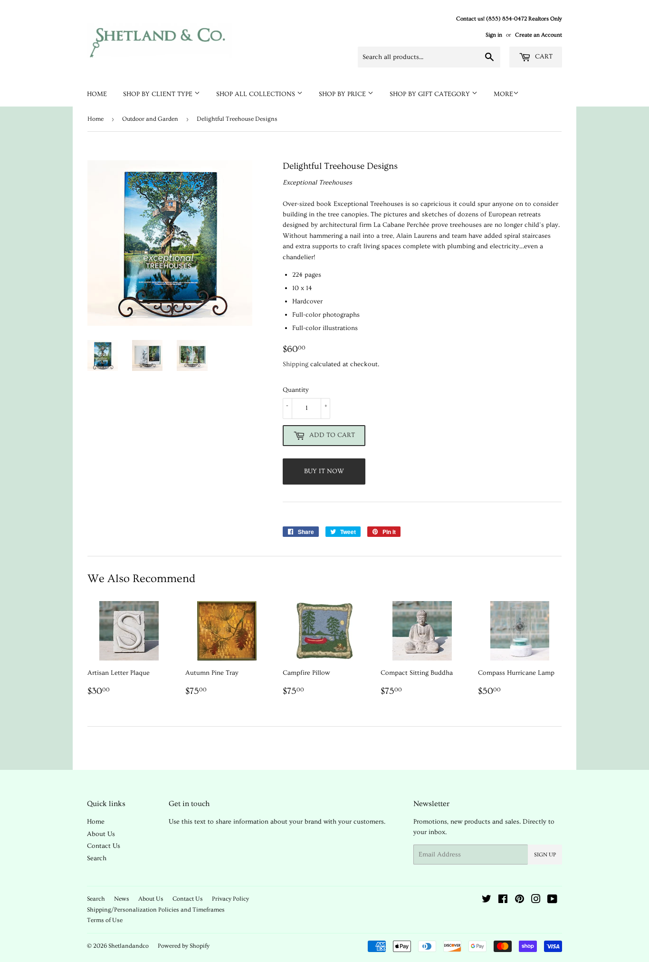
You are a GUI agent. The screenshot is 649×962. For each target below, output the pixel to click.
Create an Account (538, 35)
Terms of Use (105, 920)
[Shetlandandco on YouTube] (552, 900)
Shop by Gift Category (431, 94)
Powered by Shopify (184, 946)
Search (96, 858)
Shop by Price (343, 94)
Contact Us (103, 846)
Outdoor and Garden (150, 119)
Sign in (494, 35)
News (121, 898)
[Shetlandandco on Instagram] (536, 900)
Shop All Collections (256, 94)
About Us (101, 834)
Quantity (296, 390)
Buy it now (324, 471)
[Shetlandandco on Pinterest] (520, 900)
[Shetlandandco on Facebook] (503, 900)
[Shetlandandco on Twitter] (486, 900)
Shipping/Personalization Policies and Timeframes (156, 909)
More (503, 94)
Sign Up (545, 855)
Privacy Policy (230, 898)
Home (97, 94)
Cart (543, 56)
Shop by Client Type (158, 94)
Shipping (295, 364)
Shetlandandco (128, 946)
